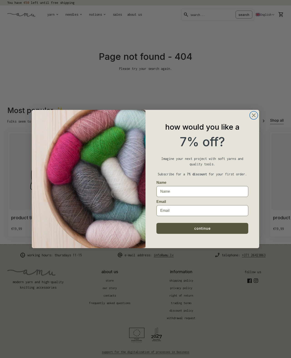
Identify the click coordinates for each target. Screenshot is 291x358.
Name (161, 182)
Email (161, 202)
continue (202, 228)
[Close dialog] (254, 115)
